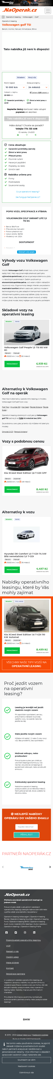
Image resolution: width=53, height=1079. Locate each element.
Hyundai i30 (15, 407)
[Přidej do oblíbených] (27, 135)
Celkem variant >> (40, 92)
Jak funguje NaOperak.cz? (28, 197)
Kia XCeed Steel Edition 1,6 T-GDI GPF (25, 473)
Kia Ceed (25, 407)
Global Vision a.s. (24, 1035)
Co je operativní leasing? (28, 192)
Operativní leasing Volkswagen (16, 917)
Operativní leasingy (12, 926)
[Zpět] (4, 17)
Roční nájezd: (9, 83)
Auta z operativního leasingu (20, 924)
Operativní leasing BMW (19, 921)
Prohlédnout (12, 372)
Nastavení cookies (40, 1035)
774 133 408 (30, 129)
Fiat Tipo (5, 407)
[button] (50, 868)
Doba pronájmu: (33, 83)
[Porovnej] (18, 135)
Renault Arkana (20, 432)
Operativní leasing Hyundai (21, 919)
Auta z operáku (40, 924)
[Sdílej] (35, 135)
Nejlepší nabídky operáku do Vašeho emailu (26, 816)
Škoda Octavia (36, 407)
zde (39, 1055)
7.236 (21, 418)
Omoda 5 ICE (7, 432)
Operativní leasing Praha (31, 926)
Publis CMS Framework (30, 1039)
